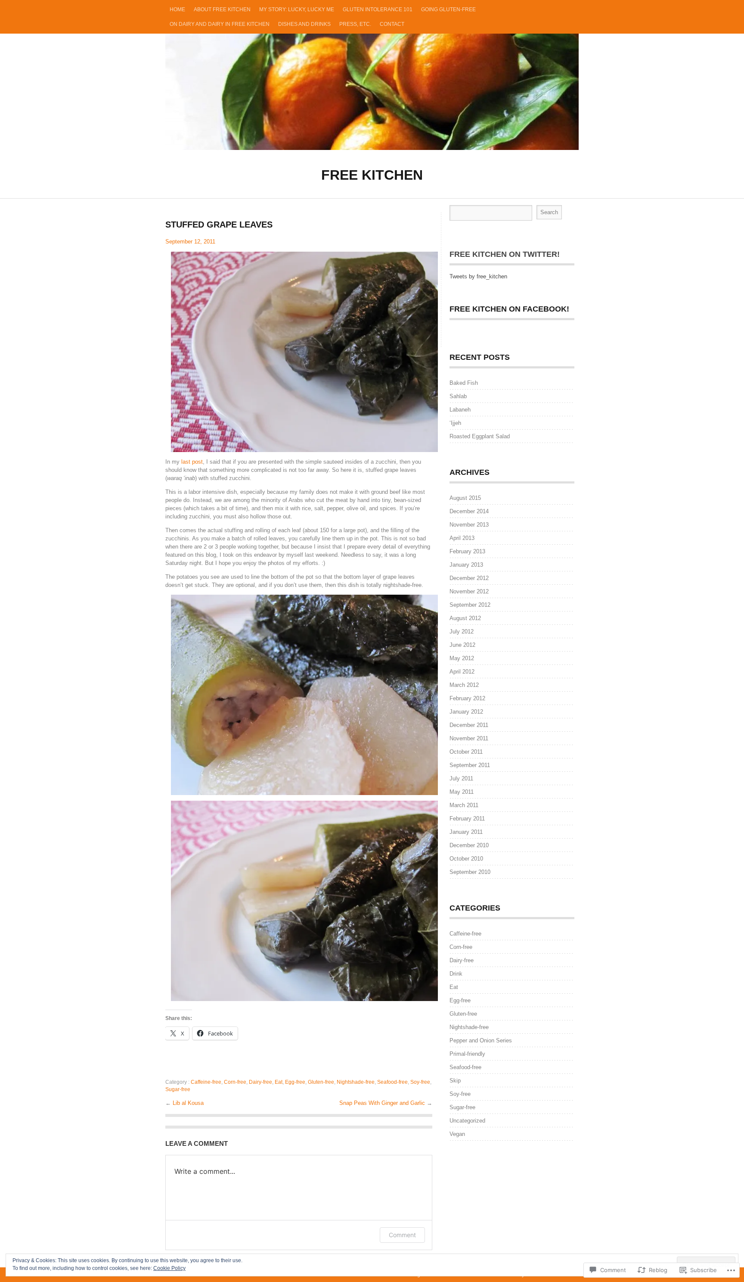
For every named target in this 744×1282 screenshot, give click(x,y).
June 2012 (462, 645)
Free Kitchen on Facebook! (509, 309)
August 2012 (465, 618)
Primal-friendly (467, 1054)
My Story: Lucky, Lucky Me (296, 9)
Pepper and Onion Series (481, 1040)
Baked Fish (464, 383)
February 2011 (467, 818)
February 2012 (467, 698)
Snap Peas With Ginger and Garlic (383, 1103)
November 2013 (469, 524)
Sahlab (458, 396)
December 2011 (469, 725)
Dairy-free (260, 1082)
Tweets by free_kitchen (478, 276)
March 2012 (464, 685)
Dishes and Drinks (304, 24)
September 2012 (470, 605)
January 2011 (466, 832)
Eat (278, 1082)
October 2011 (466, 752)
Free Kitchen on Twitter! (505, 254)
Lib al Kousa (188, 1103)
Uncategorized (467, 1120)
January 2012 (466, 711)
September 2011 (470, 765)
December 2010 (469, 845)
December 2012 (469, 578)
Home (177, 9)
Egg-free (295, 1082)
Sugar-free (177, 1089)
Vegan (457, 1134)
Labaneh (460, 409)
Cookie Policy (169, 1268)
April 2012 (462, 671)
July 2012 (462, 631)
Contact (392, 24)
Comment (402, 1234)
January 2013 (466, 564)
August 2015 (465, 498)
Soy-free (420, 1082)
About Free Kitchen (222, 9)
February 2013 (467, 551)
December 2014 (469, 511)
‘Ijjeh (455, 423)
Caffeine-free (206, 1082)
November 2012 (469, 591)
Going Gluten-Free (448, 9)
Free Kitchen (372, 92)
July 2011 (461, 778)
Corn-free (235, 1082)
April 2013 (462, 538)
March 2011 (464, 805)
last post (192, 462)
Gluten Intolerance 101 (377, 9)
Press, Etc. (355, 24)
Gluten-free (321, 1082)
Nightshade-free (356, 1082)
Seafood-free (392, 1082)
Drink (456, 973)
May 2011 (462, 792)
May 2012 (462, 658)
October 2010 (466, 858)
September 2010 (470, 872)
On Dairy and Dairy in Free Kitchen (220, 24)
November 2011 (469, 738)
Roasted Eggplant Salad (480, 436)
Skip (455, 1080)
